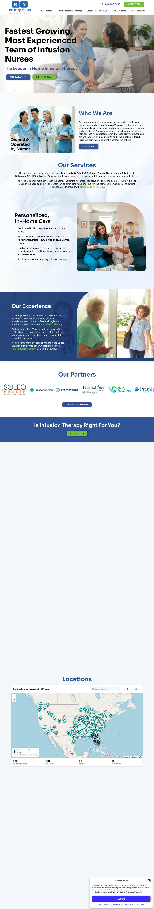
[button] (149, 880)
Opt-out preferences (104, 904)
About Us (103, 11)
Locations (91, 11)
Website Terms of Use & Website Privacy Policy (128, 904)
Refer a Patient (138, 11)
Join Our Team (119, 11)
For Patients (46, 11)
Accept (121, 899)
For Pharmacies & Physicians (70, 11)
